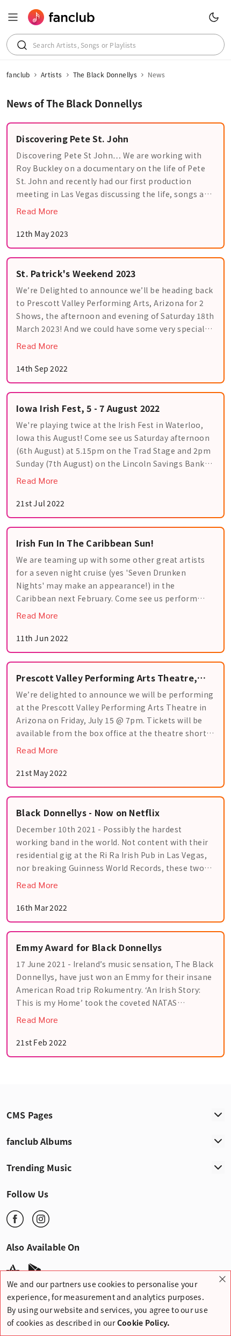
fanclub (18, 74)
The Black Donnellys (105, 74)
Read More (37, 210)
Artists (51, 74)
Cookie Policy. (143, 1322)
